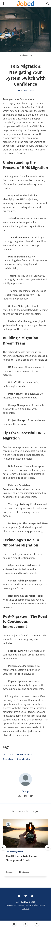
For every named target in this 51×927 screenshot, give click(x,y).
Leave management (14, 851)
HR (18, 90)
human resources (24, 754)
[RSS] (32, 896)
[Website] (19, 796)
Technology (8, 759)
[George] (25, 779)
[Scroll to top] (37, 924)
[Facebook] (14, 924)
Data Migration (23, 759)
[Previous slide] (3, 847)
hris (11, 754)
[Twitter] (25, 924)
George (25, 791)
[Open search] (47, 3)
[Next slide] (48, 847)
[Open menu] (3, 3)
